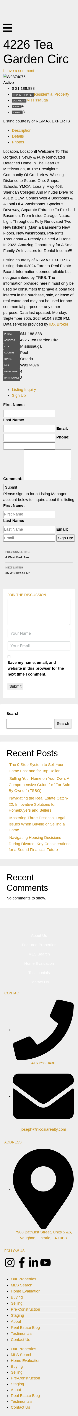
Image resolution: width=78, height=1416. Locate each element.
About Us (39, 935)
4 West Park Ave (17, 555)
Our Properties (23, 1279)
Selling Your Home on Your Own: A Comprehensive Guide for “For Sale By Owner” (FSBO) (39, 784)
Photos (18, 142)
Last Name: (13, 420)
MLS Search (39, 954)
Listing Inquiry (24, 389)
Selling (17, 1303)
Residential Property (51, 94)
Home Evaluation (39, 963)
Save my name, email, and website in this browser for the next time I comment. (36, 668)
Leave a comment (18, 71)
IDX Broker (58, 324)
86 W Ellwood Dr (17, 570)
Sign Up (19, 395)
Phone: (63, 437)
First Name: (14, 405)
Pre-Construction (25, 1309)
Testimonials (39, 973)
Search (13, 713)
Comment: (13, 479)
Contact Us (39, 982)
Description (21, 130)
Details (18, 136)
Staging (17, 1315)
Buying (17, 1297)
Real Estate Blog (25, 1327)
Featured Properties (39, 945)
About (16, 1321)
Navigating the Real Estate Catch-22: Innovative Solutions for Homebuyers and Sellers (38, 804)
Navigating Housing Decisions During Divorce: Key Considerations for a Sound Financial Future (39, 843)
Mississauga (37, 100)
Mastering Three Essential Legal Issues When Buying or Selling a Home (37, 824)
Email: (62, 428)
